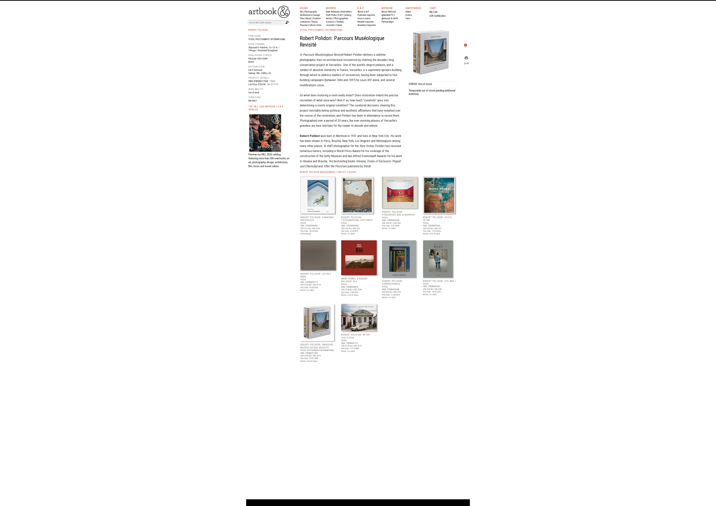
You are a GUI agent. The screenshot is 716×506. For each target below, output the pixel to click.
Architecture (306, 15)
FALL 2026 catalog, (271, 154)
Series (339, 25)
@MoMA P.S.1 (388, 15)
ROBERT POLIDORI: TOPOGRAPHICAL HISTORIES (356, 219)
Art (301, 11)
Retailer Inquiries (365, 21)
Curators (330, 21)
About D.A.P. (363, 11)
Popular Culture (307, 25)
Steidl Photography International (266, 39)
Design (316, 15)
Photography (310, 11)
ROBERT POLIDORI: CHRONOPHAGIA (392, 282)
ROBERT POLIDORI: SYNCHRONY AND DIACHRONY (398, 213)
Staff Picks (331, 15)
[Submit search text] (287, 22)
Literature (304, 21)
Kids (319, 25)
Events (409, 15)
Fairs (408, 18)
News (408, 11)
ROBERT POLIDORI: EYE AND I (439, 281)
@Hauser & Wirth (389, 18)
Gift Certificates (438, 15)
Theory (314, 21)
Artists (329, 18)
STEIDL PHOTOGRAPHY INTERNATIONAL (321, 30)
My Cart (433, 11)
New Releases (332, 11)
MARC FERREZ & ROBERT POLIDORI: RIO (354, 280)
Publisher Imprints (366, 15)
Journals (330, 25)
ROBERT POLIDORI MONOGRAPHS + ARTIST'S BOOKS (328, 172)
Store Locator (364, 18)
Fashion (317, 18)
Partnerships (387, 21)
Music (309, 18)
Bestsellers (346, 11)
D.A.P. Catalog (344, 15)
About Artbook (388, 11)
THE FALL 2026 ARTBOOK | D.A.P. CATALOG (266, 108)
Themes (340, 21)
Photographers (341, 18)
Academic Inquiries (366, 25)
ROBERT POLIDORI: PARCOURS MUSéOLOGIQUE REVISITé (316, 346)
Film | (303, 18)
